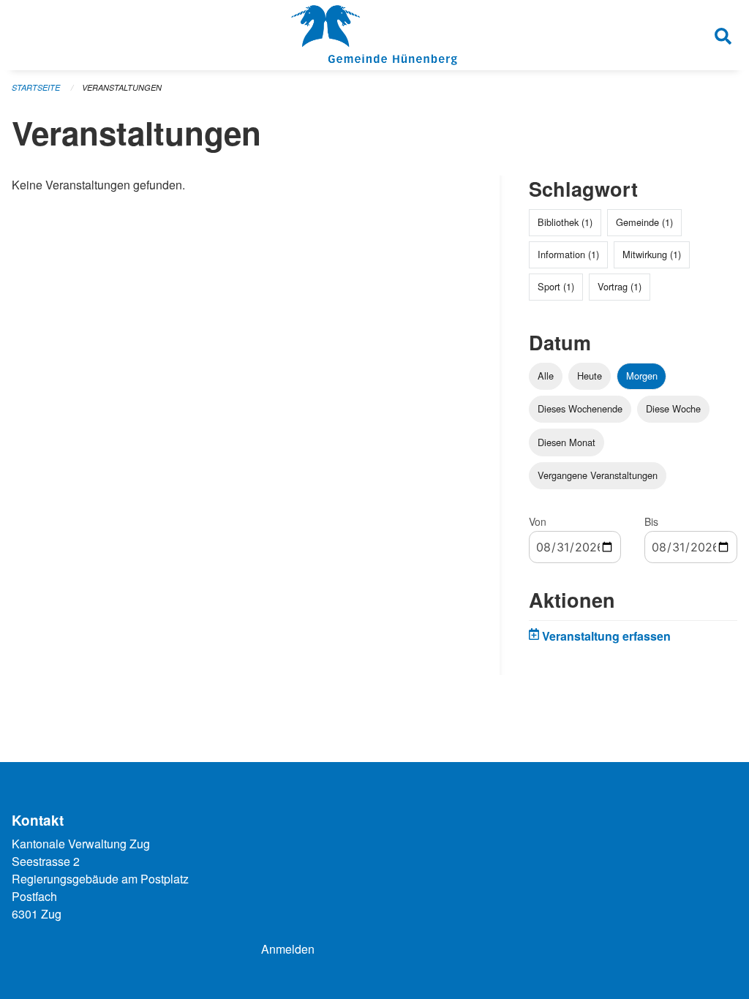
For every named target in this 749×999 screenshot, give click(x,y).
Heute (589, 375)
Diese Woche (673, 408)
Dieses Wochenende (580, 408)
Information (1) (568, 254)
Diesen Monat (566, 442)
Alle (546, 375)
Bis (651, 521)
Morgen (642, 375)
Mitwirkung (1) (651, 254)
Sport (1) (556, 286)
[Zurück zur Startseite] (374, 35)
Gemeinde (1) (644, 222)
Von (537, 521)
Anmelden (288, 948)
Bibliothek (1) (565, 222)
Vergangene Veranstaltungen (598, 475)
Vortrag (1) (619, 286)
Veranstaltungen (122, 87)
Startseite (36, 87)
